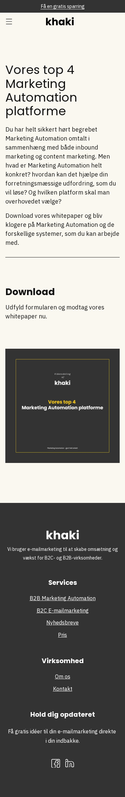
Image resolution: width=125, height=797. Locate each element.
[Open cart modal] (114, 21)
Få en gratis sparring (63, 6)
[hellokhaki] (62, 21)
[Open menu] (9, 21)
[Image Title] (69, 763)
